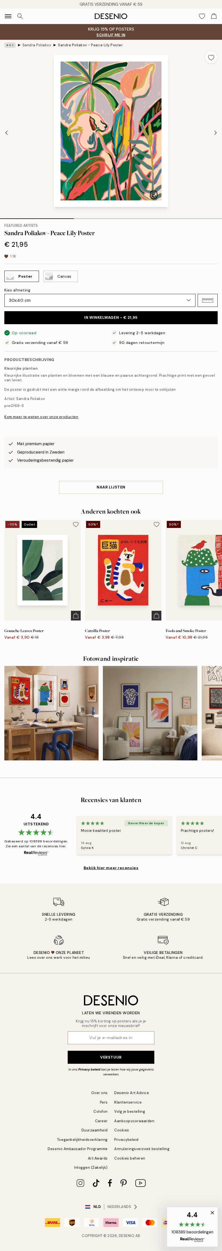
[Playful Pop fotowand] (51, 713)
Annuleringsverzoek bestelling (141, 1149)
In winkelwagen (111, 317)
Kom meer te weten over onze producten (41, 417)
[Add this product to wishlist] (211, 57)
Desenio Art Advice (131, 1093)
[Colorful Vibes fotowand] (150, 713)
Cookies (121, 1130)
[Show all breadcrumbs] (10, 45)
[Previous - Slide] (6, 132)
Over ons (99, 1093)
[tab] (37, 217)
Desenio (127, 1235)
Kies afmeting (17, 290)
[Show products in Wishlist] (202, 16)
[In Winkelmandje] (76, 615)
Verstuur (111, 1057)
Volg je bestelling (129, 1111)
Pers (104, 1102)
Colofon (100, 1111)
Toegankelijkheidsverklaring (82, 1139)
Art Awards (98, 1158)
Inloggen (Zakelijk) (91, 1167)
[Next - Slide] (215, 132)
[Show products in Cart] (214, 16)
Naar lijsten (111, 487)
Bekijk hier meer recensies (111, 867)
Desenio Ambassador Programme (78, 1149)
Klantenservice (128, 1102)
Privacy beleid (89, 1069)
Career (101, 1121)
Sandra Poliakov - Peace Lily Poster (90, 45)
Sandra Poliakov (36, 45)
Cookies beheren (129, 1158)
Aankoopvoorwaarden (134, 1121)
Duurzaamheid (94, 1130)
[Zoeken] (20, 16)
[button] (208, 300)
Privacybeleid (126, 1139)
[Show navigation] (8, 16)
